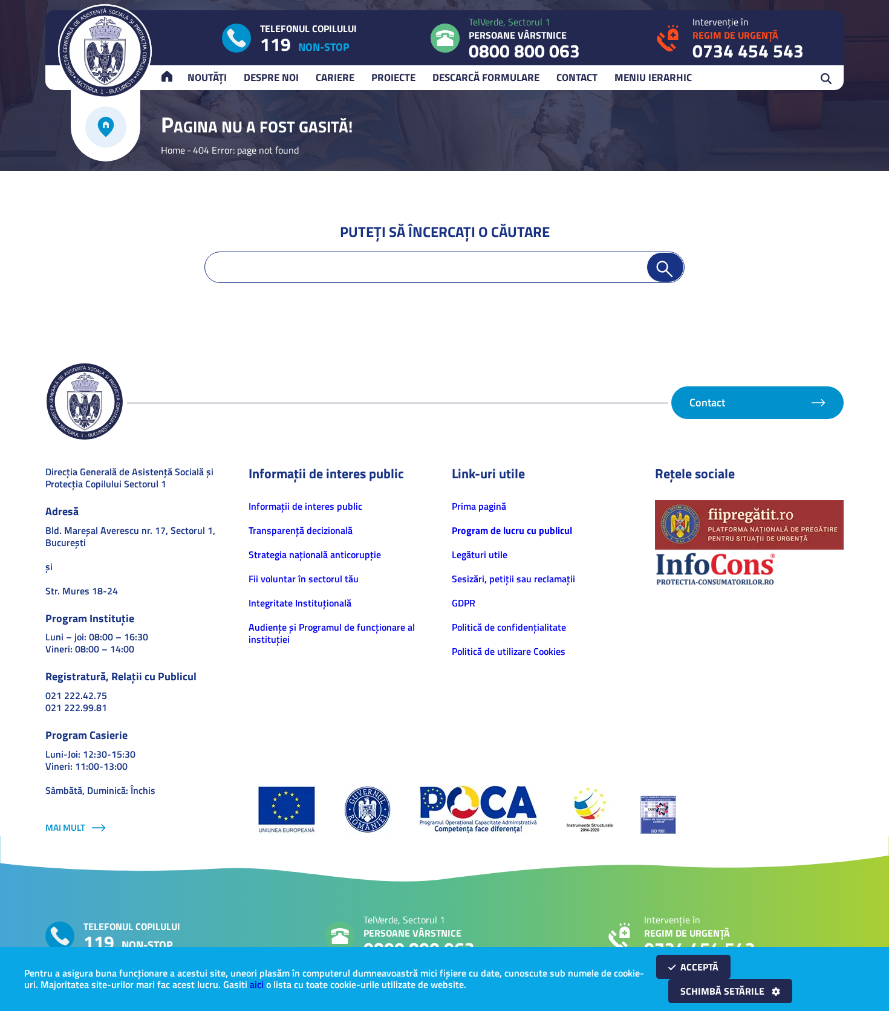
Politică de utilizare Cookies (508, 651)
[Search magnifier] (665, 267)
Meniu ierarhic (653, 77)
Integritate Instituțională (300, 603)
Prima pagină (479, 506)
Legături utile (479, 554)
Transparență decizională (301, 530)
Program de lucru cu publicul (512, 530)
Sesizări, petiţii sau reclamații (513, 578)
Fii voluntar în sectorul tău (304, 578)
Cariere (335, 77)
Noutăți (207, 77)
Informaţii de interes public (305, 506)
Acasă (172, 77)
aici (257, 984)
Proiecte (393, 77)
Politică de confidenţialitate (509, 627)
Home (173, 150)
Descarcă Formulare (485, 77)
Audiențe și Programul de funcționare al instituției (332, 633)
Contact (577, 77)
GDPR (463, 603)
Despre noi (271, 77)
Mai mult (65, 827)
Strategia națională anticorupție (315, 554)
